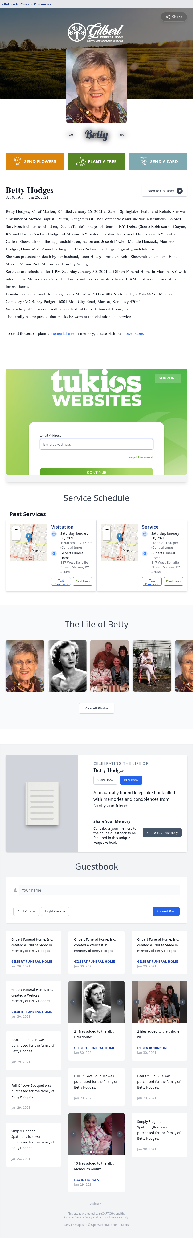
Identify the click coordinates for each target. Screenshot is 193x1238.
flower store (133, 333)
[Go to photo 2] (94, 1020)
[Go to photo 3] (96, 1020)
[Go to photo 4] (99, 1020)
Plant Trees (82, 581)
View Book (105, 780)
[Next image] (120, 1002)
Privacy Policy (83, 1217)
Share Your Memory (162, 832)
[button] (29, 537)
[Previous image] (73, 1002)
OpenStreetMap (101, 1225)
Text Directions (61, 582)
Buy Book (131, 780)
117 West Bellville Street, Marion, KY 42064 (74, 567)
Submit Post (166, 911)
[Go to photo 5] (102, 1020)
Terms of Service (109, 1217)
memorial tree (62, 333)
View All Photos (97, 708)
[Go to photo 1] (91, 1020)
